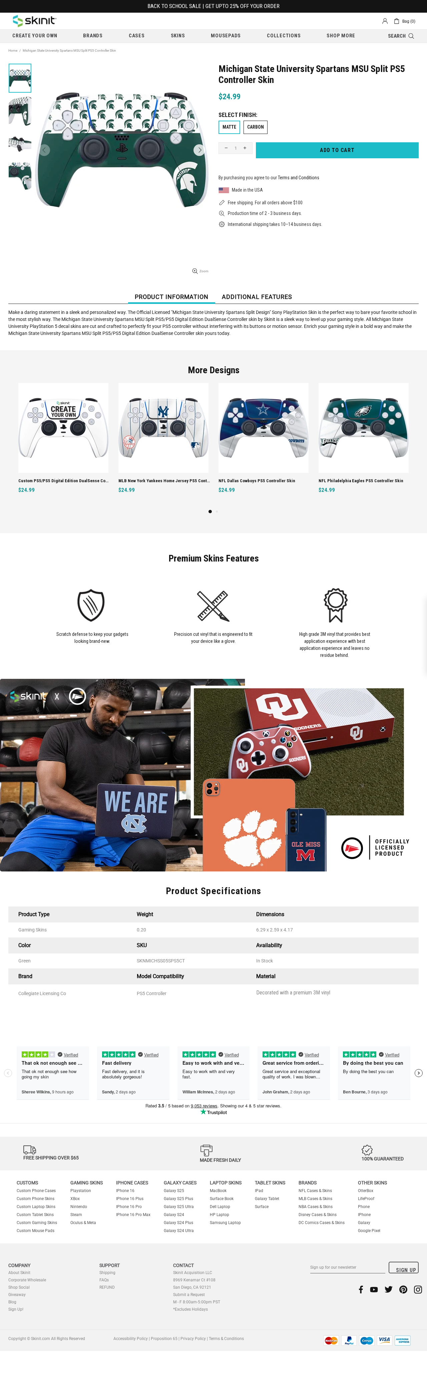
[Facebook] (361, 1289)
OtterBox (365, 1190)
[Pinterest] (403, 1289)
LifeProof (366, 1198)
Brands (308, 1182)
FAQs (104, 1280)
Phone (364, 1206)
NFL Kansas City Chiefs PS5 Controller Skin (260, 480)
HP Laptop (219, 1214)
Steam (76, 1214)
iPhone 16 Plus (129, 1198)
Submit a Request (189, 1294)
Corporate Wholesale (27, 1280)
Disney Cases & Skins (318, 1214)
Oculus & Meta (83, 1222)
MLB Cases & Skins (315, 1198)
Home (12, 50)
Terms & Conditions (226, 1338)
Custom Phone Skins (35, 1198)
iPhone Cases (132, 1182)
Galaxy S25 (174, 1190)
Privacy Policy (193, 1338)
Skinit (35, 21)
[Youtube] (374, 1289)
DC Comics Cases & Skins (322, 1222)
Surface (262, 1206)
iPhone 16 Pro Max (133, 1214)
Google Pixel (369, 1230)
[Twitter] (389, 1289)
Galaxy (364, 1222)
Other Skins (372, 1182)
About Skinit (19, 1272)
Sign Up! (15, 1309)
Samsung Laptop (225, 1222)
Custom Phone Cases (36, 1190)
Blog (12, 1302)
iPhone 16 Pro (129, 1206)
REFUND (107, 1287)
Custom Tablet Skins (35, 1214)
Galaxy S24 (174, 1214)
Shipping (107, 1272)
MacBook (218, 1190)
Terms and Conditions (298, 177)
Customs (27, 1182)
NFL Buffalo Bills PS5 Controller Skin (354, 480)
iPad (259, 1190)
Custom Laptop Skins (36, 1206)
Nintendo (78, 1206)
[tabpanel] (264, 445)
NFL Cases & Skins (315, 1190)
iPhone (364, 1214)
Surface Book (222, 1198)
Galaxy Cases (180, 1182)
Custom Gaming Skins (37, 1222)
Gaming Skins (86, 1182)
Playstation (80, 1190)
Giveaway (17, 1294)
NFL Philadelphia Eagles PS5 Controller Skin (160, 480)
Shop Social (19, 1287)
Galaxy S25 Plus (178, 1198)
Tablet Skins (270, 1182)
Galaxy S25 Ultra (179, 1206)
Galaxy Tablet (267, 1198)
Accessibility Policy (130, 1338)
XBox (75, 1198)
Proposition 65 (164, 1338)
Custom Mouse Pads (35, 1230)
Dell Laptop (220, 1206)
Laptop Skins (226, 1182)
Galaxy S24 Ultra (179, 1230)
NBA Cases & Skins (316, 1206)
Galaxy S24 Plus (178, 1222)
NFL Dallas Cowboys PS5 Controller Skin (56, 480)
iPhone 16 (125, 1190)
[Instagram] (418, 1289)
